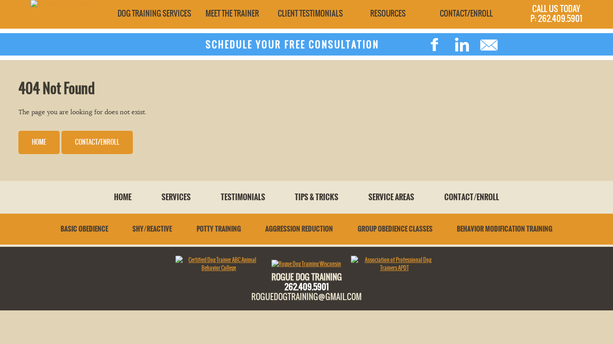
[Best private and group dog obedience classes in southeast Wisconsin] (63, 4)
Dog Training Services (154, 13)
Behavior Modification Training (504, 229)
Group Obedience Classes (395, 229)
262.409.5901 (307, 287)
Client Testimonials (310, 13)
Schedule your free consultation (292, 45)
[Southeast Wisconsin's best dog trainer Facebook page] (434, 44)
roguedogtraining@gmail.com (306, 296)
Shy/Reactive (152, 229)
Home (39, 142)
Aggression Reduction (299, 229)
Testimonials (243, 197)
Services (176, 197)
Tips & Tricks (316, 197)
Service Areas (391, 197)
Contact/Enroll (466, 13)
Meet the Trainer (232, 13)
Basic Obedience (84, 229)
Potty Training (219, 229)
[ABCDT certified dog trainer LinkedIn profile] (461, 44)
